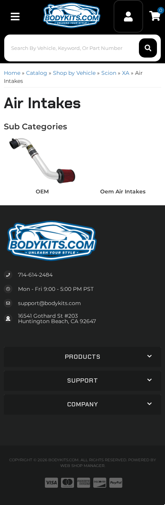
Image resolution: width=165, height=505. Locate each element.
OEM (42, 191)
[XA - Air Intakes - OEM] (42, 160)
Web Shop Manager (82, 465)
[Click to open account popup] (128, 16)
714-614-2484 (35, 274)
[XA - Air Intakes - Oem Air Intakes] (122, 160)
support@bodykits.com (49, 303)
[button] (82, 48)
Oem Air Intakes (122, 191)
